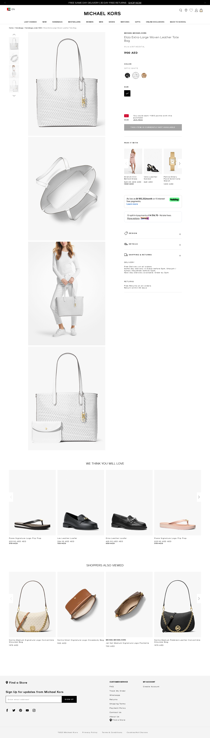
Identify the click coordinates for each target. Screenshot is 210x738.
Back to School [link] (178, 22)
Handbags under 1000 (33, 28)
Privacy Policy (89, 732)
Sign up (69, 699)
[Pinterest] (20, 710)
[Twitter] (13, 710)
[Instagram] (34, 710)
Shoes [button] (112, 22)
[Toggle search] (180, 10)
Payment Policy (118, 708)
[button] (126, 163)
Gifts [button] (137, 22)
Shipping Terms (117, 703)
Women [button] (89, 22)
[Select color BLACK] (127, 75)
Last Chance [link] (30, 22)
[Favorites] (191, 10)
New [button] (44, 22)
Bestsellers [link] (74, 22)
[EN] (9, 10)
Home (11, 28)
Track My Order (118, 691)
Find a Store (18, 682)
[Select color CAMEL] (144, 75)
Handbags (19, 28)
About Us (114, 716)
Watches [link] (125, 22)
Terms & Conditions (112, 732)
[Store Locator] (186, 10)
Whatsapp (115, 695)
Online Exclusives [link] (155, 22)
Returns (113, 699)
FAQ (112, 686)
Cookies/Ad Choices (137, 732)
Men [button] (101, 22)
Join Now (138, 120)
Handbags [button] (57, 22)
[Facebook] (7, 710)
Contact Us (115, 712)
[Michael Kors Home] (102, 15)
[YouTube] (27, 710)
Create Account (151, 686)
